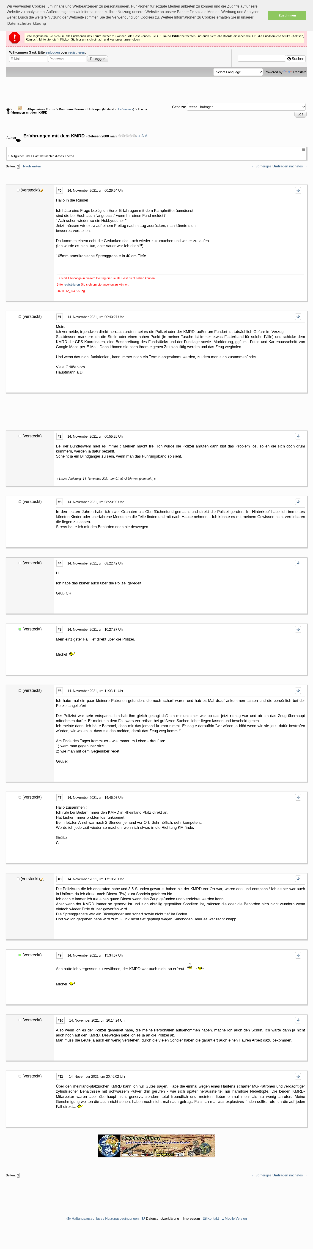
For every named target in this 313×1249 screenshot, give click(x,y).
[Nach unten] (298, 190)
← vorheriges (261, 166)
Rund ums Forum (71, 109)
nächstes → (298, 166)
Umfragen (94, 109)
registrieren (76, 52)
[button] (27, 23)
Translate (299, 72)
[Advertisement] (156, 89)
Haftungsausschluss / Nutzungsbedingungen (105, 1218)
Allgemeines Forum (40, 109)
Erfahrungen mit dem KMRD (26, 112)
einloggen (53, 52)
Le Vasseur (125, 109)
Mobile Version (236, 1218)
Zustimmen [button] (287, 15)
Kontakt (213, 1218)
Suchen (297, 59)
